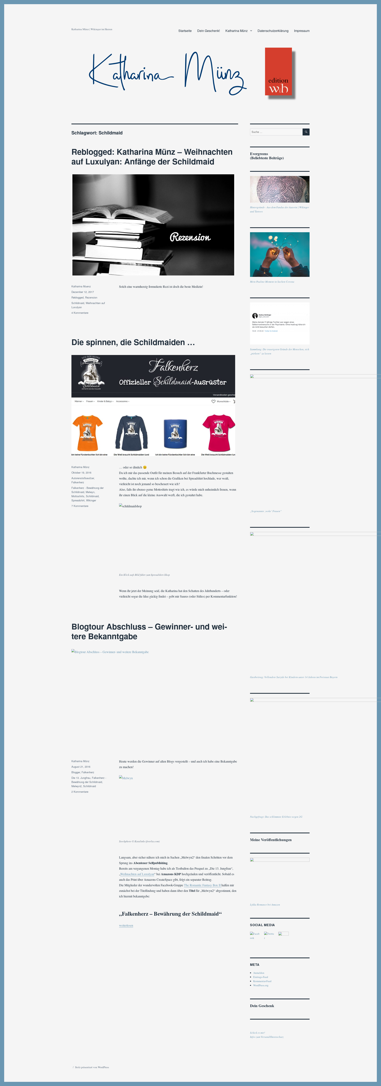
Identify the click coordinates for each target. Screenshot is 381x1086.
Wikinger (91, 500)
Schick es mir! (257, 1032)
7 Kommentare (79, 506)
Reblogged (77, 297)
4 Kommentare (79, 313)
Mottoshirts (77, 496)
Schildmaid (77, 303)
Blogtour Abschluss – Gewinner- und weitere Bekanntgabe (149, 631)
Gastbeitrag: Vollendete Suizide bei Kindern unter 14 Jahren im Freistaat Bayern (294, 677)
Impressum (302, 30)
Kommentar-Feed (262, 981)
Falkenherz (77, 482)
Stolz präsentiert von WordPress (92, 1067)
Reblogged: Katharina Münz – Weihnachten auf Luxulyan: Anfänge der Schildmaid (152, 156)
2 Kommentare (79, 791)
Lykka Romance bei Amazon (265, 904)
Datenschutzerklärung (273, 30)
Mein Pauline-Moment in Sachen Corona (272, 281)
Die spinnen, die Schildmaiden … (133, 341)
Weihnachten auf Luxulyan (137, 874)
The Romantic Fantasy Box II (202, 885)
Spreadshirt (78, 500)
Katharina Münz (236, 30)
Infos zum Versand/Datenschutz (267, 1037)
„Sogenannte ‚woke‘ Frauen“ (266, 511)
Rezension (91, 297)
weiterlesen (126, 925)
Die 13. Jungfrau (80, 778)
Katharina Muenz (81, 286)
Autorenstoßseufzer (82, 478)
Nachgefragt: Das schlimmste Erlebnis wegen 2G (276, 816)
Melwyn (90, 492)
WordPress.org (260, 985)
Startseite (185, 30)
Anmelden (258, 973)
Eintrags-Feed (260, 977)
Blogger (75, 772)
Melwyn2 (76, 786)
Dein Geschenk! (208, 30)
